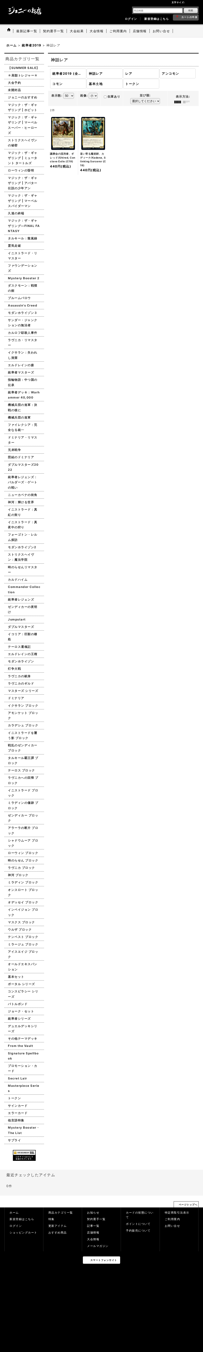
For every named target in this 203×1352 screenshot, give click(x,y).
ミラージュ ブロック (23, 944)
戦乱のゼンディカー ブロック (22, 747)
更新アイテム (57, 1225)
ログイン (131, 18)
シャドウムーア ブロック (23, 843)
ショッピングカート (23, 1232)
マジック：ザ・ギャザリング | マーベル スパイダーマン (22, 201)
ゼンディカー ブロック (23, 817)
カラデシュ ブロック (23, 725)
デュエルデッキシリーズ (22, 1028)
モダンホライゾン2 (22, 547)
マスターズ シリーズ (23, 691)
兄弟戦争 (14, 450)
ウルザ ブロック (20, 929)
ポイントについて (138, 1223)
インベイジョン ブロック (23, 912)
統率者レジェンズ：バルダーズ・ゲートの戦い (22, 482)
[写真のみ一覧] (178, 102)
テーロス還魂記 (19, 647)
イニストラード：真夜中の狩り (22, 524)
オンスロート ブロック (23, 892)
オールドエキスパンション (22, 966)
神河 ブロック (18, 875)
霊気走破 (14, 245)
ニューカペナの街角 (22, 495)
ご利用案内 (172, 1219)
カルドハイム (18, 579)
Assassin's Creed (22, 305)
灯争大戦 (14, 668)
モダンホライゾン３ (22, 313)
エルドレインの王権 (22, 654)
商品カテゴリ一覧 (60, 1212)
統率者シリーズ (19, 1018)
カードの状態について (140, 1215)
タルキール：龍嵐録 (22, 238)
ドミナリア (16, 698)
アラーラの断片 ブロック (23, 830)
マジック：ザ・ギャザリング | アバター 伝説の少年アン (22, 183)
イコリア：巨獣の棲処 (22, 636)
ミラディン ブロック (23, 882)
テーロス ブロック (21, 770)
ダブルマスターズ (21, 627)
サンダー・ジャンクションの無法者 (22, 322)
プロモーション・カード (22, 1068)
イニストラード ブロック (23, 792)
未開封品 (14, 90)
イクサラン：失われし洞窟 (22, 355)
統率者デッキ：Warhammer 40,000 (24, 394)
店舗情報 (93, 1232)
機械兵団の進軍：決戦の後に (22, 407)
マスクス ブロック (21, 922)
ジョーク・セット (21, 1011)
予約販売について (138, 1230)
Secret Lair (17, 1078)
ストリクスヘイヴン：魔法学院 (21, 557)
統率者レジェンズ (21, 599)
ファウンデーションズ (22, 268)
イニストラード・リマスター (22, 255)
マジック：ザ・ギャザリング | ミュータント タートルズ (22, 158)
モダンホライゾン (21, 661)
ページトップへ (188, 1204)
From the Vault (20, 1046)
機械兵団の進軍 (19, 417)
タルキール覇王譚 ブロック (23, 760)
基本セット (16, 977)
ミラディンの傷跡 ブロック (23, 805)
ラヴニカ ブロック (21, 868)
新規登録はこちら (156, 18)
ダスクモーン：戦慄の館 (22, 288)
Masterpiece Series (23, 1088)
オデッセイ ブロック (23, 902)
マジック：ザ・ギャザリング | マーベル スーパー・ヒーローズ (22, 125)
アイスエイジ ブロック (23, 954)
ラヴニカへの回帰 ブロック (23, 780)
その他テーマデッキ (22, 1038)
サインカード (18, 1106)
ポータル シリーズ (21, 984)
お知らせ (93, 1212)
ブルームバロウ (19, 298)
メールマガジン (98, 1246)
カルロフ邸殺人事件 (22, 333)
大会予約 (14, 83)
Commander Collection (24, 589)
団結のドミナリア (21, 457)
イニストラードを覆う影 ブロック (22, 735)
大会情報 (93, 1239)
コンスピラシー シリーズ (23, 993)
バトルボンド (18, 1004)
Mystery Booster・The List (24, 1130)
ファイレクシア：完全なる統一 (22, 427)
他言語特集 (16, 1120)
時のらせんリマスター (22, 569)
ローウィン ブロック (23, 853)
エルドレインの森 (21, 365)
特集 (51, 1219)
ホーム (14, 1212)
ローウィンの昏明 (21, 170)
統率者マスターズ (21, 372)
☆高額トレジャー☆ (23, 75)
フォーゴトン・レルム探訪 (22, 537)
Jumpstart (17, 619)
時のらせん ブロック (23, 860)
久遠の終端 (16, 213)
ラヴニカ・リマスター (22, 342)
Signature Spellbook (23, 1055)
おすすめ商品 (57, 1232)
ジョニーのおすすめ (22, 97)
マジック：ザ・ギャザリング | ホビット (22, 107)
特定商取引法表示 (177, 1212)
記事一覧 (93, 1225)
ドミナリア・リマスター (22, 439)
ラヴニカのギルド (21, 683)
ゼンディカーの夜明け (22, 609)
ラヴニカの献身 (19, 676)
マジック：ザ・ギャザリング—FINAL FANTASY (24, 226)
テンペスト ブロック (23, 937)
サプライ (14, 1140)
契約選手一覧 (96, 1219)
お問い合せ (172, 1225)
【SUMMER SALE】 (24, 68)
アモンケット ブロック (23, 715)
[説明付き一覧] (187, 102)
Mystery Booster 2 (23, 278)
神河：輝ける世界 (21, 502)
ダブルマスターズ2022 (23, 467)
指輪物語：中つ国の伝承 (22, 382)
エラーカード (18, 1113)
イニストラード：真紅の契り (22, 512)
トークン (14, 1098)
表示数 (56, 96)
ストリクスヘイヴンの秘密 (22, 142)
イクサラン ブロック (23, 705)
